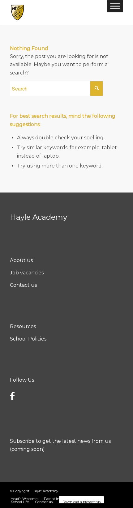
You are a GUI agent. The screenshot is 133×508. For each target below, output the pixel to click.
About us (21, 260)
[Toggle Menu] (115, 6)
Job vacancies (27, 273)
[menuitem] (24, 498)
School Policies (28, 339)
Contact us (23, 285)
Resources (23, 326)
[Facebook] (12, 396)
